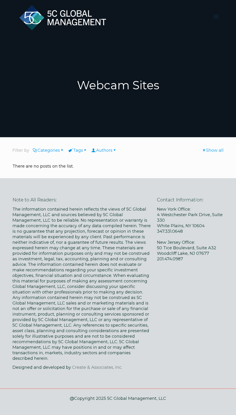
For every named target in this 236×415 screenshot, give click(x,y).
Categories (49, 150)
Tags (78, 150)
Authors (104, 150)
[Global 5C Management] (61, 16)
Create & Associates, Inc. (97, 367)
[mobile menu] (216, 17)
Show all (215, 150)
